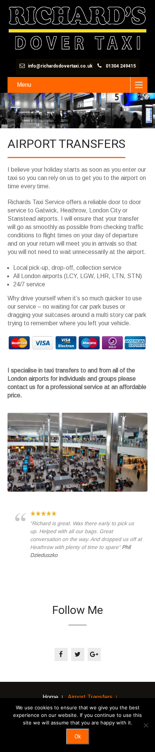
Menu (24, 85)
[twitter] (77, 654)
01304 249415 (121, 66)
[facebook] (61, 654)
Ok (77, 737)
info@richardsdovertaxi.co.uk (60, 66)
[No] (145, 725)
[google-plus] (94, 654)
